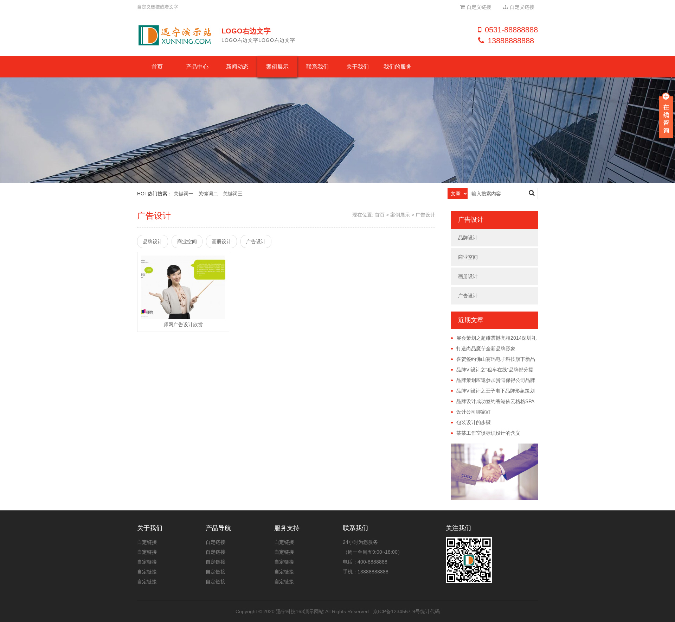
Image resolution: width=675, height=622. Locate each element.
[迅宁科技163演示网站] (177, 35)
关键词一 (183, 193)
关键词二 (208, 193)
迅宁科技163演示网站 (300, 611)
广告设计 (425, 215)
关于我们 (357, 67)
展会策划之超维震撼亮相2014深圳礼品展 (493, 338)
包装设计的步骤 (473, 422)
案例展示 (277, 67)
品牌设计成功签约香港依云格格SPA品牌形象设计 (492, 401)
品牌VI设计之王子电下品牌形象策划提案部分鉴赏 (493, 391)
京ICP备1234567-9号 (396, 611)
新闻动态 (237, 67)
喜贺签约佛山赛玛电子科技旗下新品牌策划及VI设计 (493, 359)
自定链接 (147, 542)
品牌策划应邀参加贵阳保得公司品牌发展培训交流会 (493, 380)
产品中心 (197, 67)
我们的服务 (398, 67)
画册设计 (221, 241)
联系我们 (317, 67)
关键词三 (233, 193)
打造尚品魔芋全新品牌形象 (485, 348)
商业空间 (187, 241)
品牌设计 (152, 241)
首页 (157, 67)
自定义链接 (479, 7)
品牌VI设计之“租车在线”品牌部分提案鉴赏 (492, 370)
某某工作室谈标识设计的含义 (488, 433)
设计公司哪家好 (473, 412)
